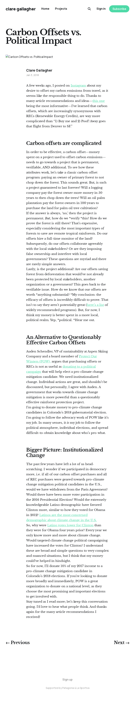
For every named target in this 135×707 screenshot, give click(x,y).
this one (98, 101)
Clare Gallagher (39, 70)
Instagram (78, 85)
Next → (121, 642)
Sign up (67, 679)
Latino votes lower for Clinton (70, 525)
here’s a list (95, 305)
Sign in (101, 9)
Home (45, 9)
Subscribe (119, 9)
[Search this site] (89, 8)
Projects (61, 9)
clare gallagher (21, 9)
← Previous (18, 642)
